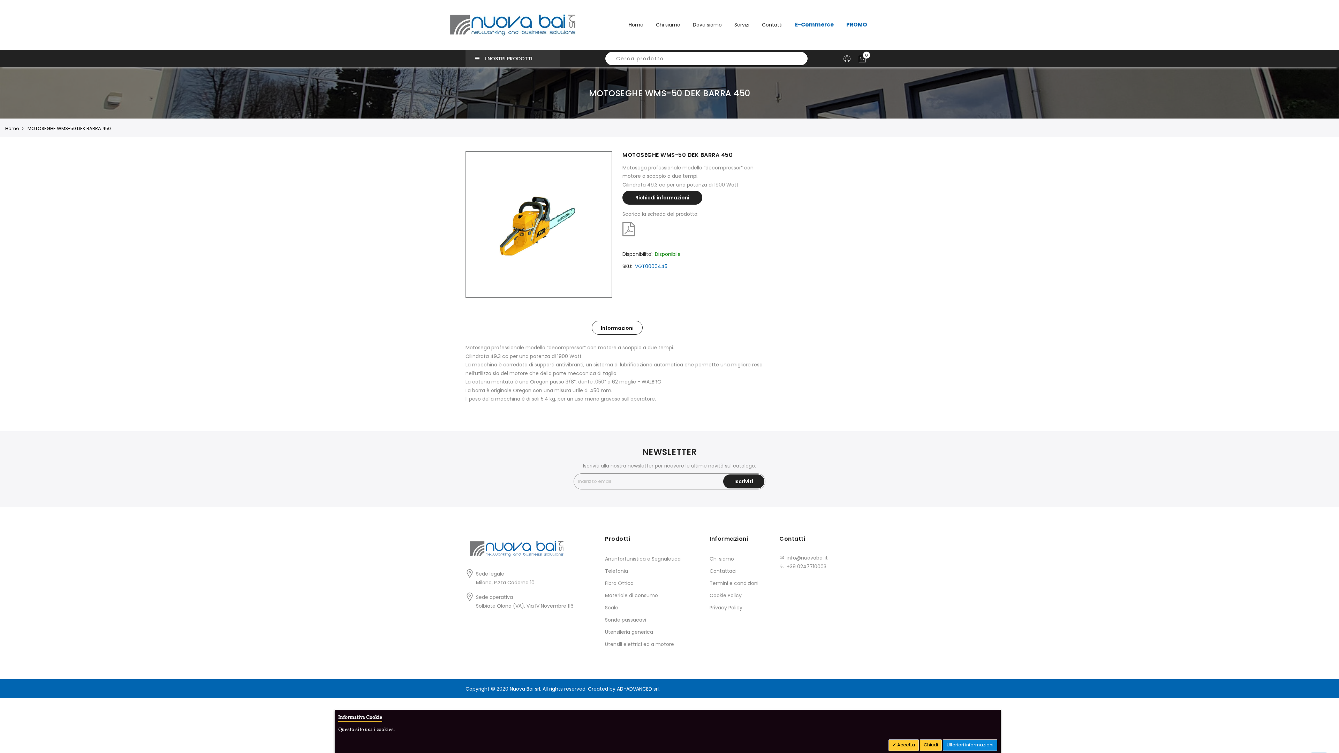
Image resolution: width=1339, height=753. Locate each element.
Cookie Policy (726, 595)
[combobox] (706, 58)
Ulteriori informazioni (970, 744)
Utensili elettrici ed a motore (639, 644)
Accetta (905, 744)
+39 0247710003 (806, 566)
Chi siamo (722, 558)
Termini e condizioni (734, 583)
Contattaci (723, 571)
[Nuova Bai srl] (513, 25)
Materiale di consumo (631, 595)
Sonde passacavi (625, 619)
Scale (611, 607)
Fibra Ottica (619, 583)
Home (636, 24)
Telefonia (616, 571)
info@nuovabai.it (807, 557)
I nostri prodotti (508, 58)
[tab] (617, 328)
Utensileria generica (629, 632)
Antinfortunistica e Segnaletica (643, 558)
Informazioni (617, 328)
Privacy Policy (726, 607)
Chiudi (931, 744)
